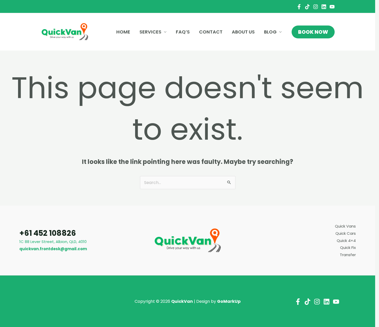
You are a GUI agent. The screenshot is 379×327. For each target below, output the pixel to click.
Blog (270, 32)
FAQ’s (183, 32)
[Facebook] (299, 6)
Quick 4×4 (346, 240)
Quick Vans (345, 226)
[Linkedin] (323, 6)
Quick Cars (345, 233)
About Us (243, 32)
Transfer (348, 254)
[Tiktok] (307, 6)
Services (150, 32)
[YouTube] (332, 6)
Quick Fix (348, 247)
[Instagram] (315, 6)
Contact (211, 32)
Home (123, 32)
